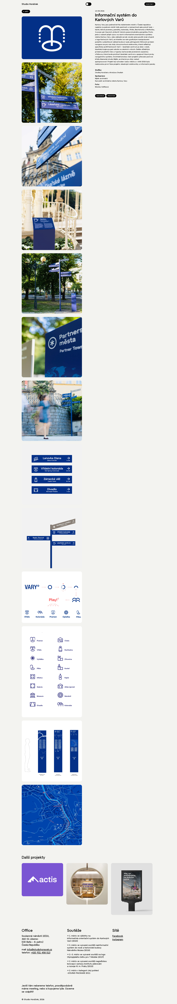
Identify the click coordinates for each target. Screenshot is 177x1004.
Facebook (117, 936)
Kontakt (150, 4)
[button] (88, 4)
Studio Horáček (30, 4)
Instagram (117, 939)
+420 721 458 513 (40, 952)
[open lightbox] (52, 37)
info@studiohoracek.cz (39, 949)
